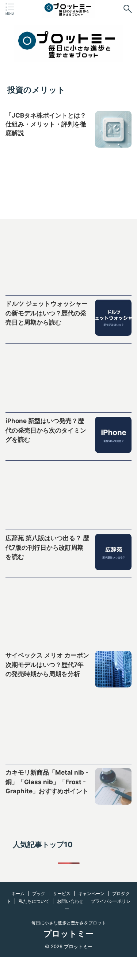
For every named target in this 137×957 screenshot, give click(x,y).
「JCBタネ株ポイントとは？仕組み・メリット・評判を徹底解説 (45, 124)
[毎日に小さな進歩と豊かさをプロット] (68, 12)
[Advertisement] (68, 263)
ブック (38, 893)
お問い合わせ (70, 901)
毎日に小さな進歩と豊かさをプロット (68, 923)
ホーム (17, 893)
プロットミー (68, 933)
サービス (62, 893)
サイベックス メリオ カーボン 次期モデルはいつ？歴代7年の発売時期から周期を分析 (47, 665)
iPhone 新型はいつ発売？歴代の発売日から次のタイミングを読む (45, 430)
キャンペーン (91, 893)
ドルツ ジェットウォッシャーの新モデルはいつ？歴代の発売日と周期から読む (46, 313)
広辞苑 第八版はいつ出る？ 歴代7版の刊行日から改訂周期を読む (47, 547)
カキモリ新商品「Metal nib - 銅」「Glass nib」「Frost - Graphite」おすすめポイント (46, 782)
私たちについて (34, 901)
